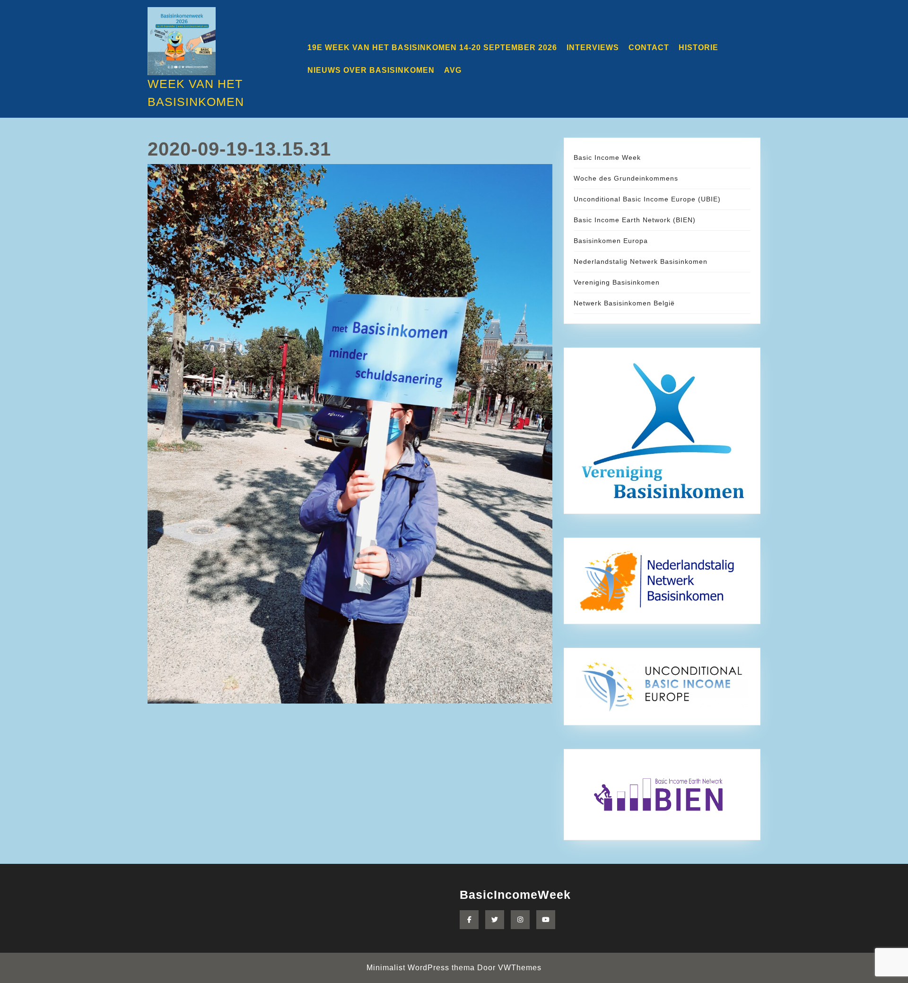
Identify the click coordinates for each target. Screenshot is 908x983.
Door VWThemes (509, 968)
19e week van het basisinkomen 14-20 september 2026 (432, 47)
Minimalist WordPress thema (421, 968)
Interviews (593, 47)
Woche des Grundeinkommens (626, 178)
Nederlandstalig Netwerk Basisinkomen (640, 261)
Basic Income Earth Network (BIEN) (635, 220)
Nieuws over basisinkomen (371, 70)
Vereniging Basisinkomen (617, 282)
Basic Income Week (607, 157)
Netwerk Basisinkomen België (624, 303)
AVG (453, 70)
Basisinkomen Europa (611, 240)
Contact (649, 47)
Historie (698, 47)
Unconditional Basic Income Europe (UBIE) (647, 199)
